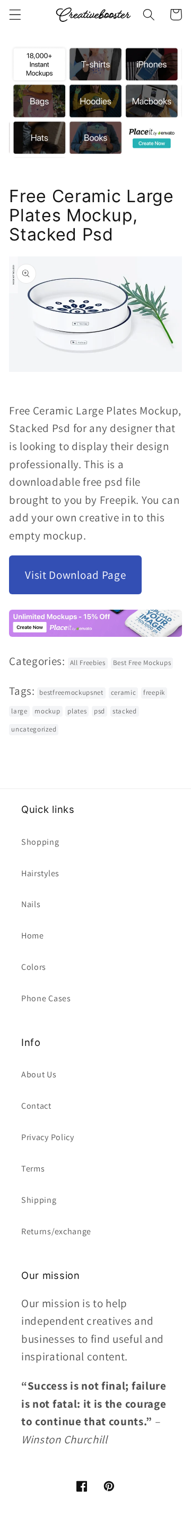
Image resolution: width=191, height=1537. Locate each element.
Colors (33, 967)
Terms (33, 1168)
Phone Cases (46, 998)
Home (32, 935)
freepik (154, 692)
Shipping (39, 1200)
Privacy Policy (47, 1137)
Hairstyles (40, 873)
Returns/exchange (56, 1231)
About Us (39, 1074)
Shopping (40, 842)
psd (99, 711)
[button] (15, 14)
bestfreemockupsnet (71, 692)
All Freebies (88, 662)
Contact (36, 1105)
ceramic (123, 692)
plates (76, 711)
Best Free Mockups (142, 662)
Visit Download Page (75, 575)
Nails (30, 904)
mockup (47, 711)
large (19, 711)
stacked (124, 711)
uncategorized (33, 729)
